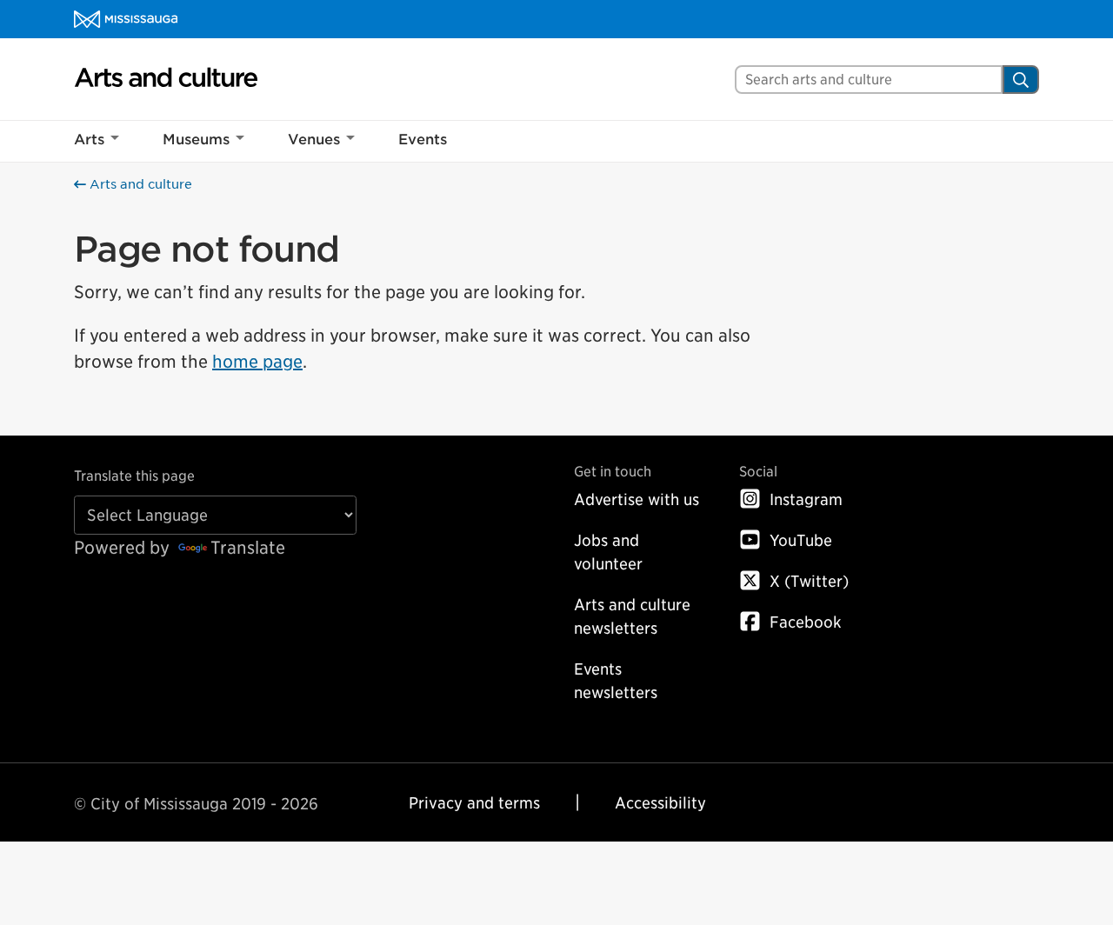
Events (422, 139)
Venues (314, 139)
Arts (89, 139)
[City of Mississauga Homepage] (125, 19)
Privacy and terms (474, 803)
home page (257, 361)
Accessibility (660, 803)
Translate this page (134, 476)
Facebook (806, 622)
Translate (247, 547)
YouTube (801, 540)
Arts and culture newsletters (632, 616)
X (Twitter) (809, 581)
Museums (196, 139)
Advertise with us (636, 499)
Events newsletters (615, 681)
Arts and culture (139, 184)
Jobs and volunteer (608, 552)
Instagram (806, 499)
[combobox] (869, 79)
